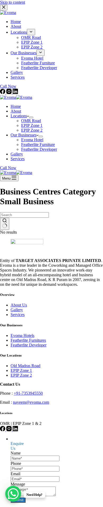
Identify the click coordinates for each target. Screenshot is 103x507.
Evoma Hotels (22, 335)
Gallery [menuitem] (17, 72)
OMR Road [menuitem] (31, 37)
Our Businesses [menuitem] (23, 53)
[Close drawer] (3, 7)
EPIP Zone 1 (21, 370)
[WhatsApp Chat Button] (13, 494)
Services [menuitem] (18, 77)
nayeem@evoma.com (31, 402)
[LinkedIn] (15, 92)
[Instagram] (9, 92)
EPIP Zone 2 (21, 375)
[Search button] (4, 224)
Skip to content (12, 2)
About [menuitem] (16, 26)
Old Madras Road (25, 365)
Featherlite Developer (28, 345)
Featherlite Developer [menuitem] (39, 67)
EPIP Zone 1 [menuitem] (32, 42)
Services (18, 314)
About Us (19, 305)
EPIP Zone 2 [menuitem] (32, 47)
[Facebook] (3, 92)
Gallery (17, 310)
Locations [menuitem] (19, 32)
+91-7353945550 (28, 393)
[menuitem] (31, 32)
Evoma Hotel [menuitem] (32, 58)
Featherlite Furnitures (28, 340)
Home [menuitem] (16, 21)
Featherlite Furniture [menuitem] (38, 63)
